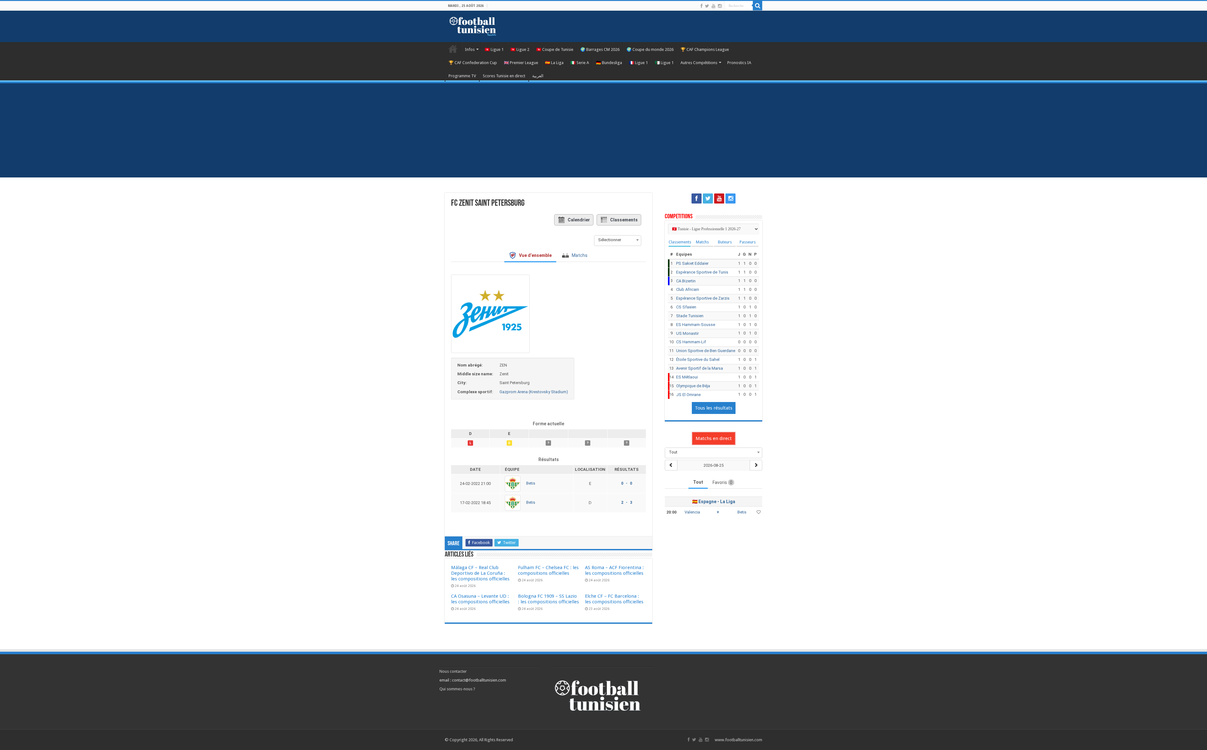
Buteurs (725, 242)
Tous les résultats (713, 408)
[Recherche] (757, 5)
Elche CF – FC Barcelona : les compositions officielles (614, 599)
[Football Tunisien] (472, 25)
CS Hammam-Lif (691, 342)
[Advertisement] (603, 130)
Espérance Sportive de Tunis (702, 272)
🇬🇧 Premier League (521, 62)
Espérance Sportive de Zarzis (703, 298)
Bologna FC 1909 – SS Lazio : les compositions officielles (548, 599)
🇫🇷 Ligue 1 (638, 62)
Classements (624, 219)
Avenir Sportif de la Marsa (699, 368)
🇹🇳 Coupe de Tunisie (554, 49)
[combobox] (617, 240)
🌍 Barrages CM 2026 (600, 49)
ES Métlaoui (687, 377)
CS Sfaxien (686, 307)
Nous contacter (453, 671)
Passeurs (748, 242)
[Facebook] (701, 6)
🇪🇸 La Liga (554, 62)
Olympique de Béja (693, 385)
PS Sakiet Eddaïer (692, 263)
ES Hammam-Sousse (695, 324)
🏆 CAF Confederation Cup (473, 62)
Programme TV (462, 75)
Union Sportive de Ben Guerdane (705, 350)
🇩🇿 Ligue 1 (664, 62)
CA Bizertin (686, 281)
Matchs (702, 242)
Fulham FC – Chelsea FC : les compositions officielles (548, 570)
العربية (537, 75)
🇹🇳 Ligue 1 (494, 49)
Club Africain (687, 289)
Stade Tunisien (689, 315)
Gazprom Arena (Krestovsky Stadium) (533, 391)
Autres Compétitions (699, 62)
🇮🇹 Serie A (579, 62)
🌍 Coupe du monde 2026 (650, 49)
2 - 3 (626, 502)
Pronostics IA (739, 62)
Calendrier (579, 219)
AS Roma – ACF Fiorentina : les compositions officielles (614, 570)
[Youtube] (713, 6)
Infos (470, 49)
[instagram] (719, 6)
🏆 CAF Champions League (705, 49)
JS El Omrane (688, 394)
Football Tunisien (453, 48)
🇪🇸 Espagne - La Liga (713, 501)
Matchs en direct (714, 438)
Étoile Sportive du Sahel (697, 359)
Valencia (692, 512)
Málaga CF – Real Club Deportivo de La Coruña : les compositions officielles (480, 573)
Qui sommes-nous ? (457, 689)
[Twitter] (707, 6)
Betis (530, 483)
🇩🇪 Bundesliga (609, 62)
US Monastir (687, 333)
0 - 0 (626, 483)
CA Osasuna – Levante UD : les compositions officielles (480, 599)
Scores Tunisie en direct (504, 75)
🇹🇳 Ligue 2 (519, 49)
